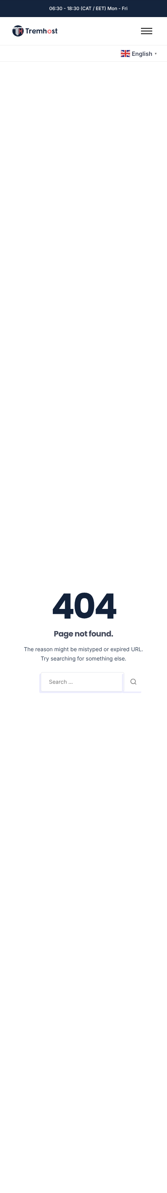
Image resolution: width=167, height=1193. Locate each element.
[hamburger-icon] (146, 31)
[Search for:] (82, 682)
